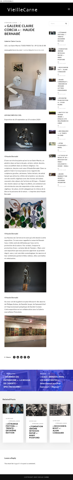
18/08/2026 (62, 63)
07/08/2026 (62, 186)
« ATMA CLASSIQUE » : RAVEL (63, 145)
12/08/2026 (62, 127)
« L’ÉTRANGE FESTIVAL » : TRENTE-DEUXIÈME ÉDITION (62, 37)
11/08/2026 (61, 139)
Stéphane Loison (10, 22)
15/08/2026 (62, 94)
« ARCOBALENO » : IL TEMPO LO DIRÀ (63, 133)
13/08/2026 (62, 108)
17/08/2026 (61, 75)
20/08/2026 (62, 45)
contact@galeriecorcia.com (33, 50)
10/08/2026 (62, 151)
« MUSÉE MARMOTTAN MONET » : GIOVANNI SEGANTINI (62, 178)
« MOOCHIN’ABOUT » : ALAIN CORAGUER (63, 69)
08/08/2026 (62, 170)
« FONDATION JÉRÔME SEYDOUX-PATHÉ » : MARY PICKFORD (36, 432)
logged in (17, 463)
